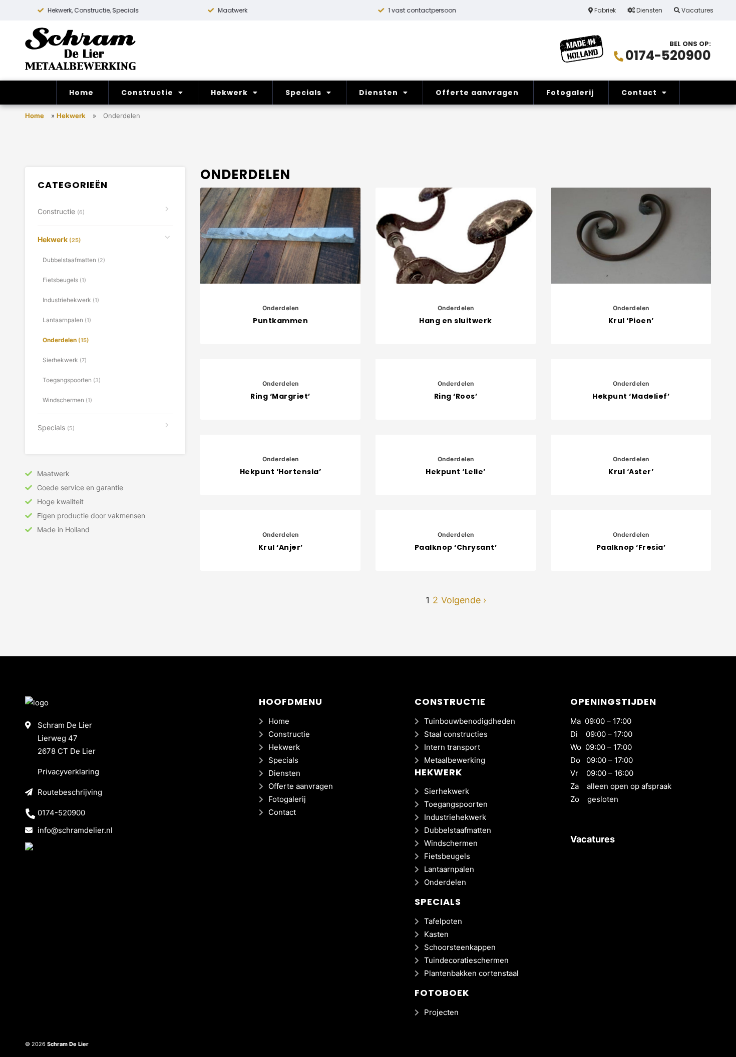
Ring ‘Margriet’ (280, 396)
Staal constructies (456, 734)
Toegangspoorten (72, 380)
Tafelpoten (443, 921)
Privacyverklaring (68, 771)
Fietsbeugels (64, 280)
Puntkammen (280, 321)
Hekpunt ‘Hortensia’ (280, 472)
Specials (303, 93)
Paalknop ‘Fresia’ (631, 547)
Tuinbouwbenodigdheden (469, 721)
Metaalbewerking (454, 760)
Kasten (436, 934)
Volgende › (463, 600)
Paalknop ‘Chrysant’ (456, 547)
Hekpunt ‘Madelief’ (630, 396)
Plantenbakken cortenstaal (471, 973)
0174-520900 (668, 56)
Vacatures (696, 10)
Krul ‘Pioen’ (631, 321)
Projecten (441, 1012)
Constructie (147, 93)
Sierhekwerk (65, 360)
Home (81, 93)
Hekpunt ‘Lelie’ (456, 472)
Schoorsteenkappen (460, 947)
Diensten (648, 10)
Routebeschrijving (70, 792)
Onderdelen (66, 340)
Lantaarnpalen (67, 320)
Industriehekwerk (71, 300)
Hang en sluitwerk (455, 321)
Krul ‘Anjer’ (280, 547)
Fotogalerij (570, 93)
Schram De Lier (68, 1043)
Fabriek (604, 10)
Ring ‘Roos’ (456, 396)
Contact (639, 93)
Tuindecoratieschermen (466, 960)
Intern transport (452, 747)
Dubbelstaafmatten (74, 260)
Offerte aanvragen (477, 93)
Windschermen (67, 400)
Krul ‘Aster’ (630, 472)
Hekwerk (229, 93)
